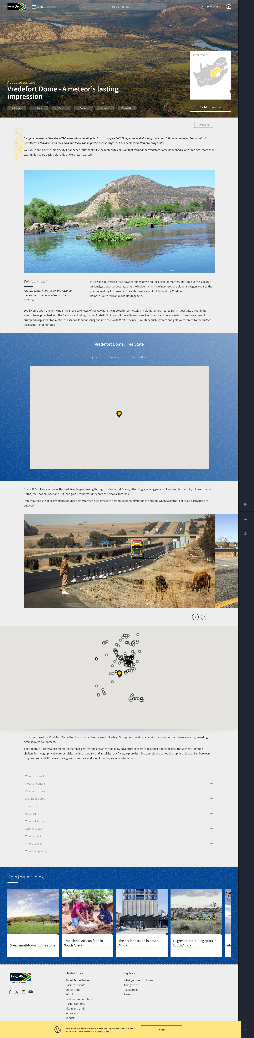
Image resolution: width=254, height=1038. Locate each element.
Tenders (70, 1018)
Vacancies (72, 1013)
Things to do (131, 985)
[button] (119, 414)
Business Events (75, 985)
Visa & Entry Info (76, 1008)
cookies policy (103, 1031)
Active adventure (21, 82)
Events (128, 994)
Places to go (131, 989)
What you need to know (138, 980)
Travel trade (73, 989)
